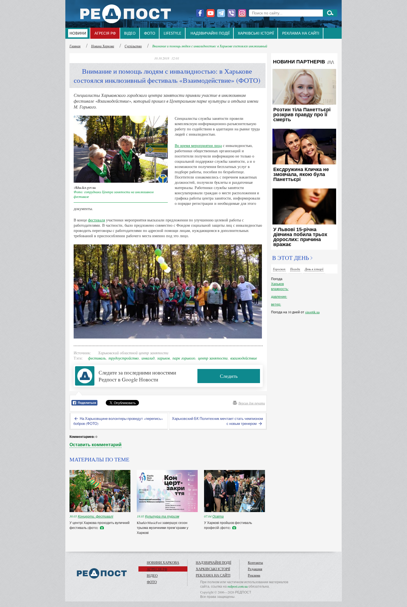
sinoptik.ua (312, 312)
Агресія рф (105, 33)
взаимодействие (243, 358)
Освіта (218, 516)
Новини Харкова (102, 46)
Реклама (254, 575)
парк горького (183, 358)
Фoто (149, 33)
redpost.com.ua (238, 586)
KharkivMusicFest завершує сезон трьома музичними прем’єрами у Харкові (162, 527)
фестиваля (96, 220)
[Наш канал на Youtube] (210, 13)
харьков (163, 358)
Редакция (255, 568)
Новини (77, 33)
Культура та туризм (162, 516)
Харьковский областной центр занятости (133, 352)
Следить (229, 376)
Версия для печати (251, 403)
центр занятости (213, 358)
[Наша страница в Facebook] (200, 13)
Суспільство (133, 46)
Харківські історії (256, 33)
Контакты (255, 562)
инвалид (147, 358)
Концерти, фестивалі (95, 516)
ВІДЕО (130, 33)
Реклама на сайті (300, 33)
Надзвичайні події (210, 33)
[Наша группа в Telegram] (221, 13)
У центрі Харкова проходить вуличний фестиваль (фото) (99, 525)
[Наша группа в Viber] (231, 13)
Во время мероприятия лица (198, 145)
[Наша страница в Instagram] (242, 13)
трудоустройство (124, 358)
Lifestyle (172, 33)
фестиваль (97, 358)
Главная (75, 46)
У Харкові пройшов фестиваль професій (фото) (228, 525)
